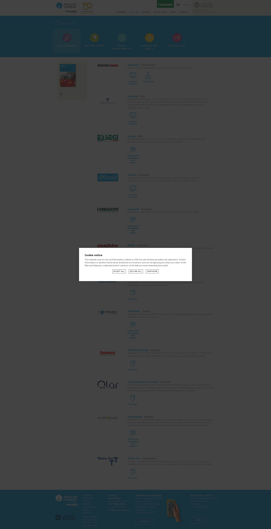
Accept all (119, 271)
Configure (152, 271)
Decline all (136, 271)
